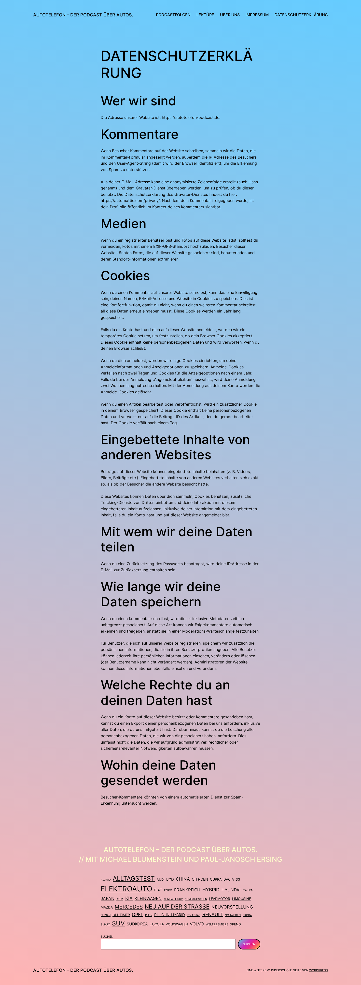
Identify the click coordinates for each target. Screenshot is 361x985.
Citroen (200, 879)
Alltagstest (134, 878)
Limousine (241, 899)
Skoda (247, 915)
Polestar (193, 915)
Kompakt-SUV (173, 899)
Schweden (233, 915)
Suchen (107, 936)
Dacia (228, 879)
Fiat (158, 890)
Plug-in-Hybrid (169, 914)
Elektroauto (126, 889)
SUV (118, 923)
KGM (119, 899)
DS (238, 879)
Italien (247, 890)
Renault (212, 914)
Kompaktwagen (196, 899)
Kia (129, 898)
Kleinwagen (148, 898)
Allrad (106, 879)
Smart (105, 924)
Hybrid (211, 890)
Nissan (106, 915)
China (183, 879)
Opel (137, 914)
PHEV (148, 915)
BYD (170, 879)
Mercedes (129, 906)
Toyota (157, 924)
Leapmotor (219, 899)
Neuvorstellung (232, 907)
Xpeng (235, 924)
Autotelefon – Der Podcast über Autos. (83, 14)
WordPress (318, 970)
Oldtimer (121, 915)
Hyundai (231, 889)
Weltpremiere (217, 924)
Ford (168, 890)
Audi (160, 879)
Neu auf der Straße (177, 906)
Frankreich (187, 889)
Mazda (107, 907)
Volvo (197, 923)
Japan (107, 898)
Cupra (216, 879)
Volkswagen (177, 924)
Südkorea (137, 924)
